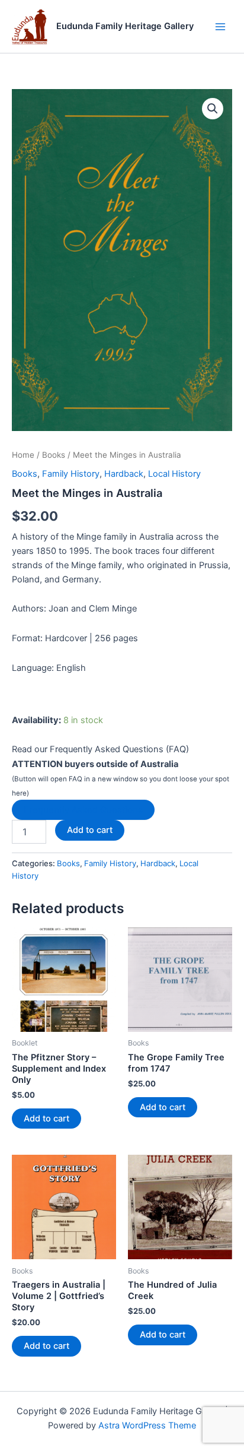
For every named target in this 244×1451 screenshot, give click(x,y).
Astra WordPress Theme (147, 1425)
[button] (212, 108)
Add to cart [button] (46, 1118)
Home (23, 455)
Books (53, 455)
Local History (174, 473)
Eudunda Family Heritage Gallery (125, 26)
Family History (70, 473)
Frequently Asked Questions (83, 809)
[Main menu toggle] (220, 26)
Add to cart (90, 830)
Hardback (123, 473)
